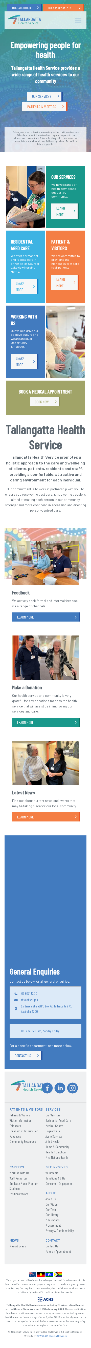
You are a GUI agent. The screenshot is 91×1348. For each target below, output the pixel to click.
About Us (51, 1199)
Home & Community (57, 1147)
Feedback (15, 1136)
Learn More (25, 616)
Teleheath (15, 1126)
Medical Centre (54, 1126)
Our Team (51, 1210)
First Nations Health (57, 1157)
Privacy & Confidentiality (60, 1231)
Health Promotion (56, 1152)
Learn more (60, 211)
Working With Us (19, 1173)
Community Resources (23, 1141)
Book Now (42, 401)
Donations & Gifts (55, 1178)
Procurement (53, 1225)
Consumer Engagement (59, 1184)
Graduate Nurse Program (24, 1184)
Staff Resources (18, 1178)
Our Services (41, 96)
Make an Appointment (58, 1251)
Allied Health (53, 1141)
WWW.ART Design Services (52, 1335)
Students (14, 1189)
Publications (52, 1220)
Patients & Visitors (41, 106)
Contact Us (52, 1246)
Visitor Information (21, 1120)
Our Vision (52, 1204)
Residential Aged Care (58, 1120)
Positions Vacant (19, 1194)
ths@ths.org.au (29, 1000)
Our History (52, 1215)
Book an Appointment (60, 7)
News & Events (18, 1246)
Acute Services (54, 1136)
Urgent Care (53, 1131)
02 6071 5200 (29, 993)
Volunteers (52, 1173)
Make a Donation (21, 7)
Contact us (23, 1055)
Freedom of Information (24, 1131)
